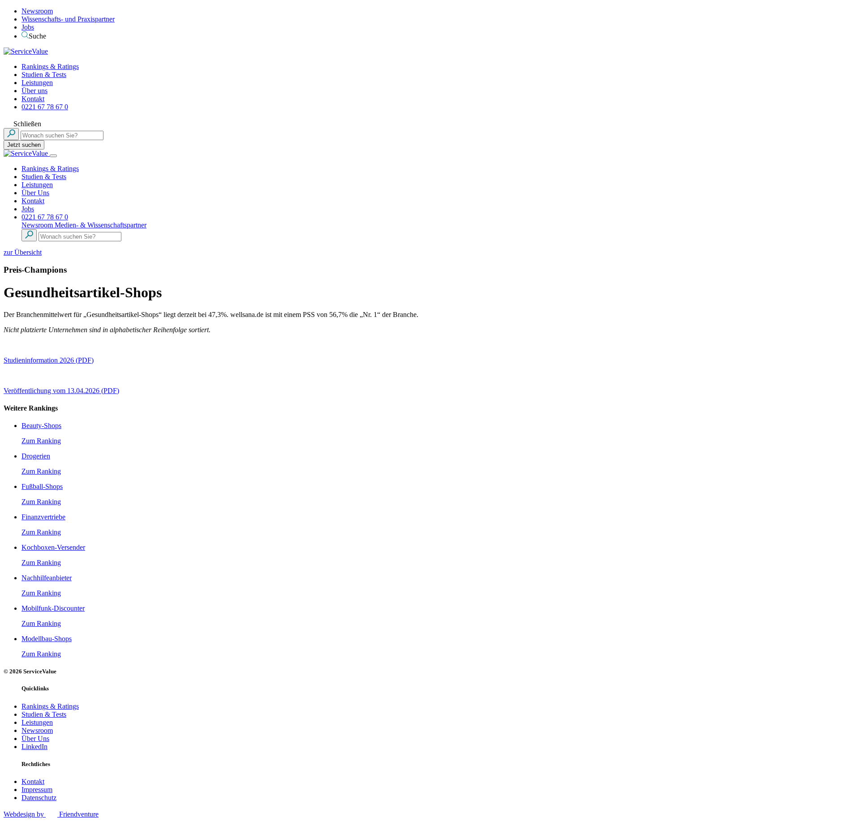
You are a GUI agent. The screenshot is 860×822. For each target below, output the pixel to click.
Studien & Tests (44, 74)
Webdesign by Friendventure (51, 814)
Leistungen (37, 82)
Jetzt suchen (24, 144)
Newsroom (37, 11)
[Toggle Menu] (53, 155)
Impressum (37, 789)
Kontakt (33, 99)
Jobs (28, 27)
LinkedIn (34, 746)
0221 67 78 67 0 (45, 107)
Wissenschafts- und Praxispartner (68, 19)
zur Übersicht (23, 252)
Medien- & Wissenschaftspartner (100, 225)
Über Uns (35, 193)
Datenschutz (39, 797)
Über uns (34, 90)
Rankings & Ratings (50, 66)
